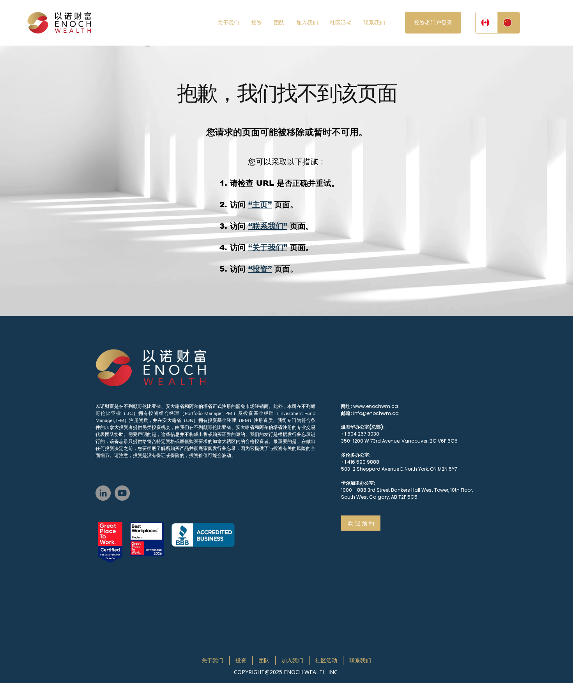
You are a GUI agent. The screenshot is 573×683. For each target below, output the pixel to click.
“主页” (260, 204)
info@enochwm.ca (376, 413)
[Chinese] (508, 22)
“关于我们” (267, 247)
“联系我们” (267, 226)
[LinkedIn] (103, 493)
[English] (486, 22)
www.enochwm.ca (375, 406)
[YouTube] (122, 493)
